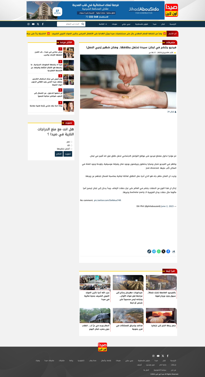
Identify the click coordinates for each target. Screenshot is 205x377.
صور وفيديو (150, 364)
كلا (68, 145)
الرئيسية (173, 24)
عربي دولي (126, 24)
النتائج (58, 154)
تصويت (68, 154)
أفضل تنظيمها (63, 149)
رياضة (71, 360)
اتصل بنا (146, 370)
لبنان (163, 24)
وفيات (38, 360)
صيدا (154, 24)
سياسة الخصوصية (160, 370)
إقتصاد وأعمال (106, 360)
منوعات (114, 24)
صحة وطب (92, 360)
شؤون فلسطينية (141, 24)
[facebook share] (168, 251)
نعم (68, 142)
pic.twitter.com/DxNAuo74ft (107, 200)
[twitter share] (163, 251)
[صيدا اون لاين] (171, 10)
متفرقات (62, 360)
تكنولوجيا (81, 360)
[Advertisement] (128, 132)
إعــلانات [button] (173, 364)
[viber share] (154, 251)
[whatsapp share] (159, 251)
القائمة (101, 24)
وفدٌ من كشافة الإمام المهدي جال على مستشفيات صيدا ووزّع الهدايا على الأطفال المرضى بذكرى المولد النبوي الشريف (115, 33)
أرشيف (139, 364)
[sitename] (102, 347)
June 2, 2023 (167, 206)
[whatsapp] (149, 251)
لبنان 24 (171, 111)
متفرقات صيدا (49, 360)
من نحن (173, 370)
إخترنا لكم (162, 364)
